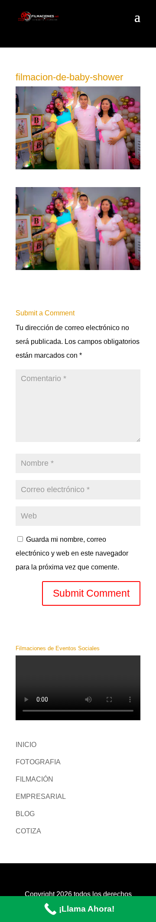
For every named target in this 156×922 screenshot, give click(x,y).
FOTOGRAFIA (38, 762)
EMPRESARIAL (41, 796)
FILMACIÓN (34, 779)
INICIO (26, 744)
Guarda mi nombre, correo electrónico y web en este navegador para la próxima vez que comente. (72, 553)
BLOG (25, 813)
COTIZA (28, 831)
